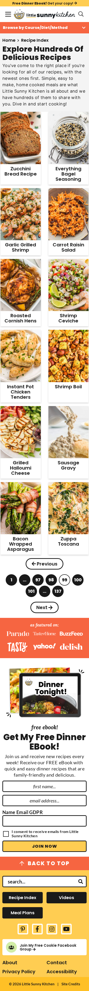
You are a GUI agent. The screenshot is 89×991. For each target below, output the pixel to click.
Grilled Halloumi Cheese (20, 467)
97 (38, 581)
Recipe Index (22, 897)
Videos (66, 897)
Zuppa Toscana (68, 541)
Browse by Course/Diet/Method (35, 27)
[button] (8, 14)
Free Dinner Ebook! (42, 3)
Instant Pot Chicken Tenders (20, 391)
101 (31, 592)
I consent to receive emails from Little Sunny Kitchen (45, 833)
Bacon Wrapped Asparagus (20, 543)
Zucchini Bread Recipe (21, 171)
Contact (57, 962)
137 (57, 592)
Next (41, 607)
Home (8, 40)
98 (51, 581)
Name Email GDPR (22, 812)
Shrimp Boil (68, 386)
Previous (47, 564)
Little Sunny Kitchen (44, 14)
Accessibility (62, 971)
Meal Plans (22, 913)
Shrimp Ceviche (68, 318)
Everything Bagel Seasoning (68, 173)
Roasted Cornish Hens (21, 318)
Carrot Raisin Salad (68, 247)
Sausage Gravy (68, 465)
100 (78, 581)
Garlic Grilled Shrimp (20, 247)
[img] (23, 929)
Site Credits (70, 984)
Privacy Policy (18, 971)
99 (65, 581)
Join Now (44, 846)
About (9, 962)
